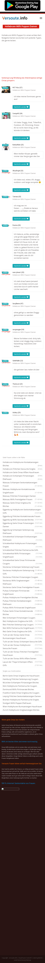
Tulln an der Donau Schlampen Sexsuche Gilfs (22, 641)
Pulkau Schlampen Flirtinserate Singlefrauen (22, 592)
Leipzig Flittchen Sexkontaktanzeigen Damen (22, 696)
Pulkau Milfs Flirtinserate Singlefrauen (22, 607)
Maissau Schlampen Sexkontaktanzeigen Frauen (22, 484)
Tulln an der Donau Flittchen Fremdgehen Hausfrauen (22, 653)
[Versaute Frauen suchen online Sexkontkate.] (14, 18)
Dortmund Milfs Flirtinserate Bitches (18, 689)
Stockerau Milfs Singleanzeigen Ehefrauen (22, 582)
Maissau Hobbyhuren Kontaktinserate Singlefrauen (22, 491)
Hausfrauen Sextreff (25, 958)
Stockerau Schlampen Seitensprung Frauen (22, 567)
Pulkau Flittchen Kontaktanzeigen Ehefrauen (22, 602)
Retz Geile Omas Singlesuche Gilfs (22, 631)
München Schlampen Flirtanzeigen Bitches (21, 682)
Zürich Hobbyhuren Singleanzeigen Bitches (21, 710)
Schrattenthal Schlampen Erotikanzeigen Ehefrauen (22, 538)
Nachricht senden (20, 107)
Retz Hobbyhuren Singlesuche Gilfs (22, 621)
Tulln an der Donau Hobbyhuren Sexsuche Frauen (22, 647)
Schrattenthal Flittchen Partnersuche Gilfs (22, 550)
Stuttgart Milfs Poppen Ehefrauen (17, 703)
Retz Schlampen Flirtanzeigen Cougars (22, 618)
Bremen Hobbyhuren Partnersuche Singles (21, 699)
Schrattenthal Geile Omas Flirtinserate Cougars (22, 562)
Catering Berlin (37, 958)
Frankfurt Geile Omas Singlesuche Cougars (21, 693)
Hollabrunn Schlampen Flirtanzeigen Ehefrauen (22, 477)
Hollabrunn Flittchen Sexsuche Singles (22, 469)
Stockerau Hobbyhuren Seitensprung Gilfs (22, 572)
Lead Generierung (20, 960)
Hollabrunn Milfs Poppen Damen (24, 90)
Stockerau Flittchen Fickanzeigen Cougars (22, 577)
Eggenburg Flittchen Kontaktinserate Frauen (22, 516)
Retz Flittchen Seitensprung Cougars (22, 624)
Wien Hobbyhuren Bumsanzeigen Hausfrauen (22, 706)
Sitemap (28, 960)
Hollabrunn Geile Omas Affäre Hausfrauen (22, 472)
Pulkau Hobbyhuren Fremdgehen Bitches (22, 597)
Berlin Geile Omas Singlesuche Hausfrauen (21, 675)
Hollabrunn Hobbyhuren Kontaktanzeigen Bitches (22, 464)
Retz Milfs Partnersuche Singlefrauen (22, 628)
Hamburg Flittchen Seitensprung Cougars (20, 679)
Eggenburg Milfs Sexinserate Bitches (22, 520)
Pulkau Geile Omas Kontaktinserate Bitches (22, 613)
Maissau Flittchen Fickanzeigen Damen (22, 496)
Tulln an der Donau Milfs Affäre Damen (22, 658)
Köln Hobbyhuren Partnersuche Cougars (20, 686)
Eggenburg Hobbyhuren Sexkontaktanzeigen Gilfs (22, 511)
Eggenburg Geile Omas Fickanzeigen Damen (22, 525)
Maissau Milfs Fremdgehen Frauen (22, 499)
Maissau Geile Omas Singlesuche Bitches (22, 504)
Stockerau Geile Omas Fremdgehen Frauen (22, 587)
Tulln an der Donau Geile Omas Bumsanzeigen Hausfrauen (22, 636)
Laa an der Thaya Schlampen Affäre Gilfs (22, 663)
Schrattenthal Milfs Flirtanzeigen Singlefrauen (22, 555)
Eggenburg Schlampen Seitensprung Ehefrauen (22, 531)
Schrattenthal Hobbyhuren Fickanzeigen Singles (22, 545)
